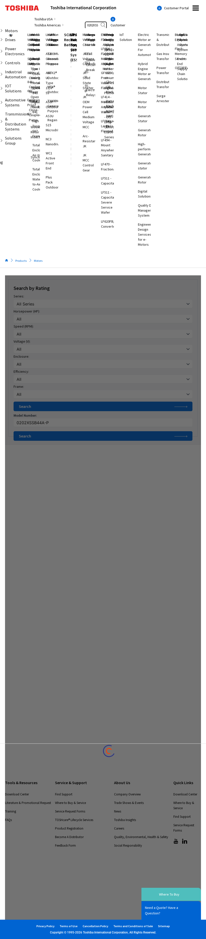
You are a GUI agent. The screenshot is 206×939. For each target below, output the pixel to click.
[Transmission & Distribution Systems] (1, 121)
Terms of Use (69, 926)
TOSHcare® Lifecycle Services (74, 820)
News (117, 811)
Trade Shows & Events (129, 803)
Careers (119, 828)
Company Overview (127, 794)
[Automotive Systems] (1, 102)
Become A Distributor (69, 837)
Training (10, 811)
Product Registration (69, 828)
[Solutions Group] (1, 141)
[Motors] (1, 30)
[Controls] (1, 62)
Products (21, 261)
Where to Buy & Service (70, 803)
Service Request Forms (70, 811)
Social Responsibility (128, 845)
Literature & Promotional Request (28, 803)
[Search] (103, 25)
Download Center (17, 794)
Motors (38, 261)
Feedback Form (65, 845)
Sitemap (164, 926)
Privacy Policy (45, 926)
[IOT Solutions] (1, 88)
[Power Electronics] (1, 51)
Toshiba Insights (125, 820)
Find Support (63, 794)
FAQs (8, 820)
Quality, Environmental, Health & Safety (141, 837)
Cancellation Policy (95, 926)
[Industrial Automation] (1, 74)
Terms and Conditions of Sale (133, 926)
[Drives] (1, 39)
